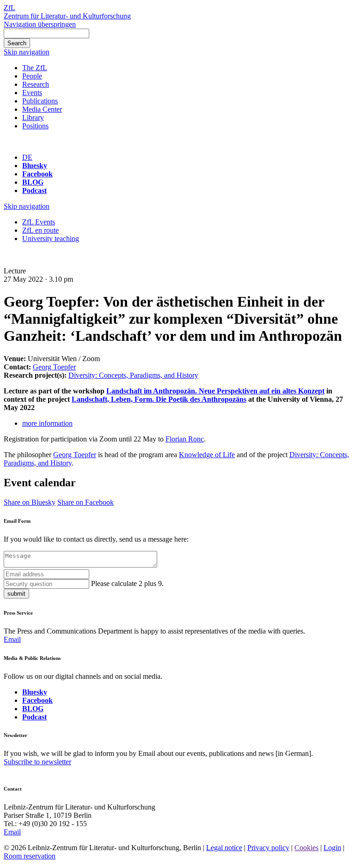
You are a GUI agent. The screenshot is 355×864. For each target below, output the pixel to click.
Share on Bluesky (29, 502)
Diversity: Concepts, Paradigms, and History (133, 375)
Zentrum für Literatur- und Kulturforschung (67, 16)
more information (47, 423)
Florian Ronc (184, 439)
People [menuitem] (32, 76)
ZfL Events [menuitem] (38, 222)
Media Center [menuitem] (42, 109)
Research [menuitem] (35, 84)
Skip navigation (26, 52)
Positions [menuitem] (35, 126)
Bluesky (34, 165)
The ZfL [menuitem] (34, 68)
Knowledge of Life (207, 455)
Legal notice (224, 848)
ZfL (9, 8)
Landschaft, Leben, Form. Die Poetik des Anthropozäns (159, 399)
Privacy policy (268, 848)
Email (12, 639)
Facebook (37, 174)
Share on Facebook (85, 502)
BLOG (32, 182)
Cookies (306, 848)
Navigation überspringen (40, 24)
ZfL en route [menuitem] (40, 230)
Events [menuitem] (32, 93)
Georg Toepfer (54, 367)
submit (16, 593)
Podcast (34, 190)
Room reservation (29, 856)
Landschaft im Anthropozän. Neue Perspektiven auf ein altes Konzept (215, 391)
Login (332, 848)
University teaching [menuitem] (50, 238)
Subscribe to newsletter (37, 762)
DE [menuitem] (27, 157)
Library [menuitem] (33, 117)
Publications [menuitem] (40, 101)
